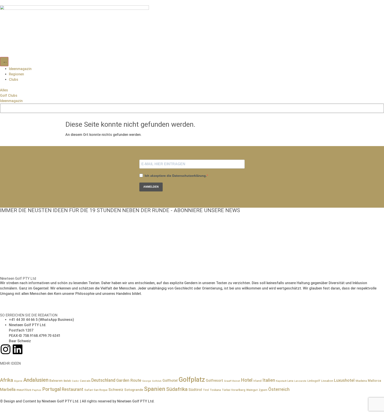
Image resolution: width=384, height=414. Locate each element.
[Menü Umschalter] (4, 61)
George (146, 380)
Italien (268, 380)
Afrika (6, 380)
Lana (290, 380)
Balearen (56, 381)
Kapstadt (281, 380)
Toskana (215, 390)
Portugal (51, 389)
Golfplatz (191, 379)
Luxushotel (344, 380)
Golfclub (157, 381)
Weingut (252, 390)
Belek (67, 380)
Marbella (8, 389)
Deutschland (103, 380)
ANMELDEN (151, 186)
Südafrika (177, 389)
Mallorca (374, 381)
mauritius (23, 390)
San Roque (101, 390)
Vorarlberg (238, 390)
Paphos (36, 390)
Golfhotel (170, 380)
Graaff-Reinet (232, 380)
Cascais (85, 380)
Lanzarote (300, 380)
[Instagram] (5, 349)
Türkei (226, 390)
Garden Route (128, 380)
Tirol (206, 390)
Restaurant (72, 389)
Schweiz (115, 389)
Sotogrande (133, 390)
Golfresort (214, 380)
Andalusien (35, 380)
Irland (257, 380)
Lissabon (327, 380)
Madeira (361, 380)
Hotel (246, 380)
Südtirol (195, 390)
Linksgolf (313, 380)
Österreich (279, 389)
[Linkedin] (17, 349)
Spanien (154, 389)
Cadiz (75, 380)
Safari (88, 390)
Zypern (263, 390)
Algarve (18, 381)
